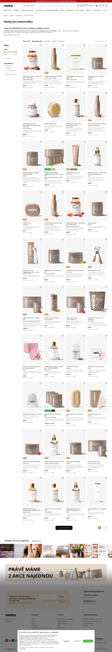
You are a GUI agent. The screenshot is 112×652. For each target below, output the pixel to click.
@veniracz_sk (36, 541)
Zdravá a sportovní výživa (11, 74)
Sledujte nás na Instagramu (17, 541)
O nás (32, 619)
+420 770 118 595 (84, 5)
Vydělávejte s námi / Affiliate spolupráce (41, 628)
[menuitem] (8, 10)
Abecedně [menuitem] (61, 41)
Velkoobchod (34, 626)
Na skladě (9, 58)
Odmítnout (77, 641)
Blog (59, 626)
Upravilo (102, 649)
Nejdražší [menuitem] (54, 41)
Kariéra (33, 621)
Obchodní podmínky (89, 623)
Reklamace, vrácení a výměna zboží (93, 619)
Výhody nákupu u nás (63, 623)
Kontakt (91, 5)
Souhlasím (89, 641)
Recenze (33, 623)
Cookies (86, 626)
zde (25, 649)
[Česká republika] (97, 5)
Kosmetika (9, 68)
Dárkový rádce (61, 628)
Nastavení (66, 641)
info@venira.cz (89, 601)
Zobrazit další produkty (64, 528)
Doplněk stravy (10, 65)
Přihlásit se (103, 6)
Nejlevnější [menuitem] (47, 41)
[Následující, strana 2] (102, 527)
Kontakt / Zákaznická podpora (65, 619)
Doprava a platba (62, 621)
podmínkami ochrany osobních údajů (61, 601)
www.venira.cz (11, 649)
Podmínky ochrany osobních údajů (92, 621)
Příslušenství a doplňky (11, 71)
